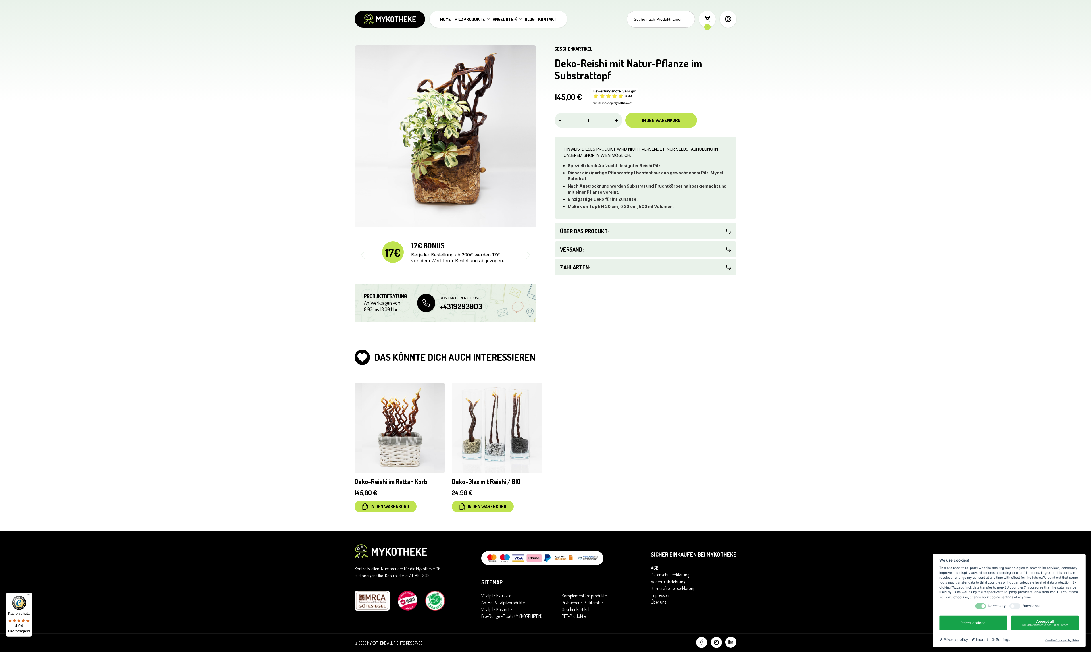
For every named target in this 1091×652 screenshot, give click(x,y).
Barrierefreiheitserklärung (673, 588)
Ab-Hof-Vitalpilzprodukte (503, 602)
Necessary (997, 606)
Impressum (661, 595)
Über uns (658, 602)
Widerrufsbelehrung (668, 581)
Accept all (1045, 623)
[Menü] (28, 596)
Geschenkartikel (573, 49)
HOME (445, 19)
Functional (1031, 606)
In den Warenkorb (661, 120)
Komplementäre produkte (584, 596)
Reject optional (973, 622)
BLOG (530, 19)
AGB (655, 568)
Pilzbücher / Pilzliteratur (582, 602)
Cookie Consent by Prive (1062, 640)
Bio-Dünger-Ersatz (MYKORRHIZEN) (511, 616)
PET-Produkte (574, 616)
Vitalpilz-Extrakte (496, 596)
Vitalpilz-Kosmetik (497, 609)
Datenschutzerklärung (670, 575)
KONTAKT (547, 19)
